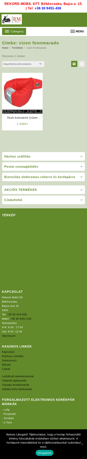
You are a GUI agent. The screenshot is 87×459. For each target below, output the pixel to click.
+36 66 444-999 (17, 314)
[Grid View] (74, 64)
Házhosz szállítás (13, 356)
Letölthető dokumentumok (18, 376)
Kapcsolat (8, 352)
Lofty (7, 409)
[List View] (82, 64)
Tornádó (9, 418)
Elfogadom (44, 453)
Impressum (8, 335)
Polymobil (10, 414)
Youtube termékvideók (15, 385)
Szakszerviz (9, 360)
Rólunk (6, 364)
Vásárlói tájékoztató (14, 380)
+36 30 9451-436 (48, 8)
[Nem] (82, 444)
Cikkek (6, 369)
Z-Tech (8, 422)
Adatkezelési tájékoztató (17, 389)
